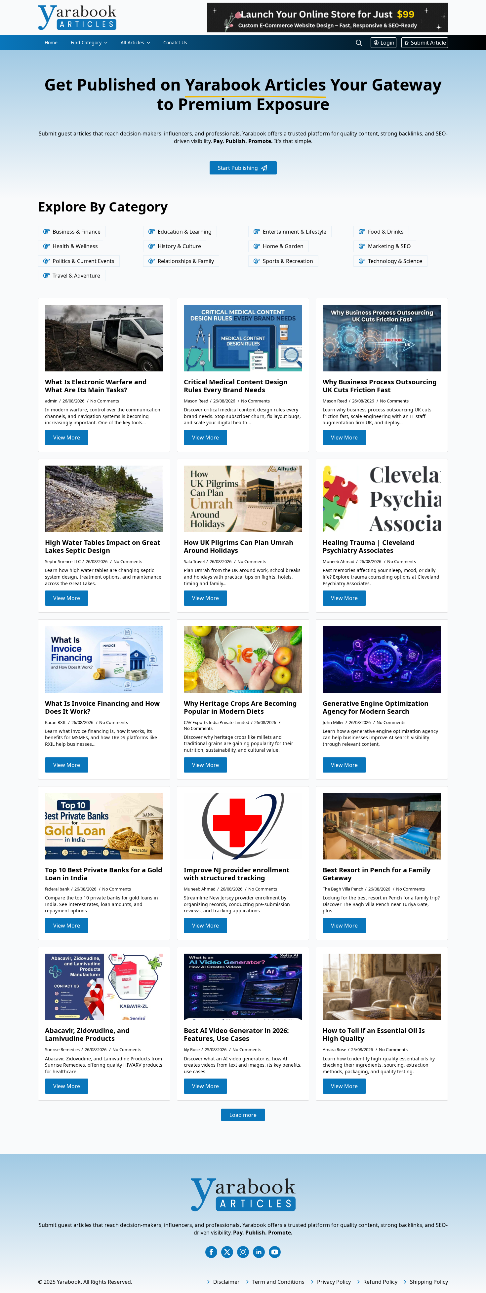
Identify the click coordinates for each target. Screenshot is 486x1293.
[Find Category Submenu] (107, 42)
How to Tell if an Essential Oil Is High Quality (374, 1035)
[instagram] (243, 1252)
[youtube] (275, 1252)
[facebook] (211, 1252)
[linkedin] (259, 1252)
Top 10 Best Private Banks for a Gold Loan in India (103, 874)
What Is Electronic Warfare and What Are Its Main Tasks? (96, 386)
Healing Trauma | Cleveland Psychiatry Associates (369, 546)
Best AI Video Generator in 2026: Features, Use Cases (236, 1035)
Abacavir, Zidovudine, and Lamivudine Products (87, 1035)
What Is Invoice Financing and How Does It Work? (102, 707)
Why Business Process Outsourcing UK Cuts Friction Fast (380, 386)
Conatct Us (175, 42)
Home (51, 42)
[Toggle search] (359, 42)
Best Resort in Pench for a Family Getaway (376, 874)
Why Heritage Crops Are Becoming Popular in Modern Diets (240, 707)
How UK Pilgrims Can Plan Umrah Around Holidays (238, 546)
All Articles (132, 42)
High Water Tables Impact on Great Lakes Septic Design (102, 546)
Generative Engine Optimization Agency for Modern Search (375, 707)
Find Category (86, 42)
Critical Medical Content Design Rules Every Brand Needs (236, 386)
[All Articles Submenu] (150, 42)
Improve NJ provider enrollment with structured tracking (237, 874)
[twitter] (227, 1252)
